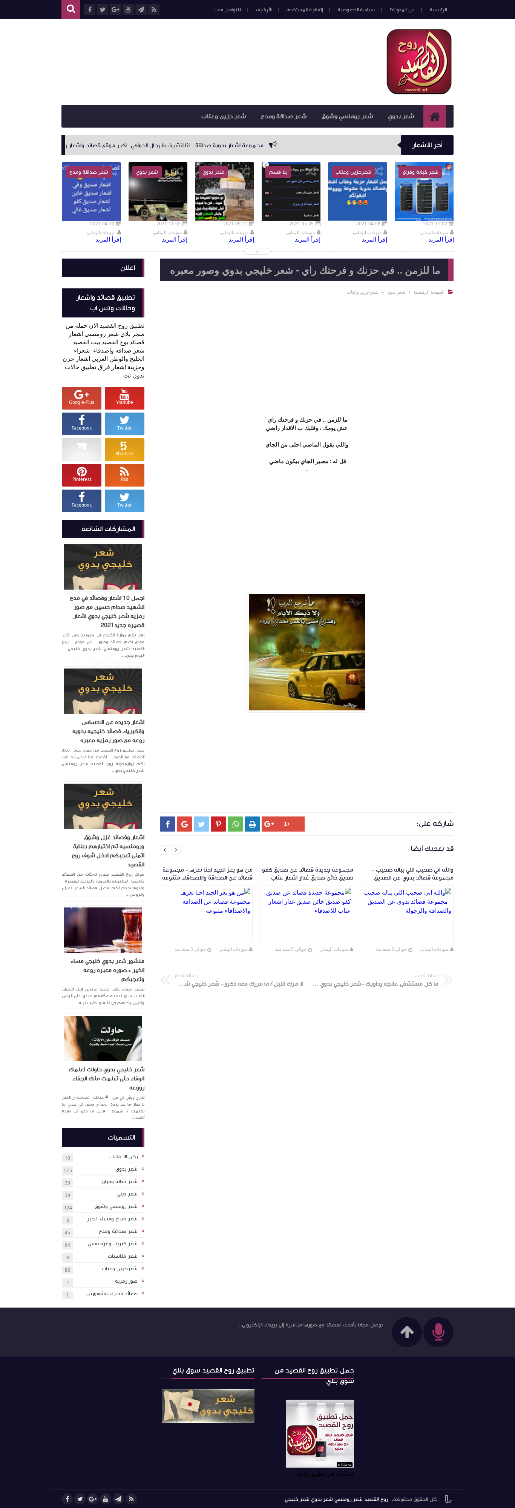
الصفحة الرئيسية (429, 292)
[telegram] (118, 1499)
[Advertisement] (198, 61)
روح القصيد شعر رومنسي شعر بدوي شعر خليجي (336, 1499)
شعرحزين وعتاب (120, 1268)
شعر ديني (127, 1194)
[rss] (131, 1499)
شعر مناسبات (123, 1256)
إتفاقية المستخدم (305, 9)
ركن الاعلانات (123, 1156)
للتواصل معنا (228, 9)
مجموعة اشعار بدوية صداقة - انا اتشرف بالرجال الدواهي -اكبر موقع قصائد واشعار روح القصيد (212, 145)
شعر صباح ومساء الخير (112, 1219)
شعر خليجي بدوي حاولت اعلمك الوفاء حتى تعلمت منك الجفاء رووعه (106, 1078)
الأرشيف (263, 9)
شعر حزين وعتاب (223, 116)
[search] (70, 9)
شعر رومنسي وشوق (347, 116)
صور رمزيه (126, 1281)
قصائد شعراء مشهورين (112, 1293)
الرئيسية (438, 9)
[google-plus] (92, 1499)
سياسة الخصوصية (356, 9)
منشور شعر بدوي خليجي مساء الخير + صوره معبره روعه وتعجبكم (107, 970)
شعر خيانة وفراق (119, 1181)
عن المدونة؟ (402, 9)
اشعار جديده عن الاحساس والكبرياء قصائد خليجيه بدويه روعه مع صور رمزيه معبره (108, 731)
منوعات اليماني (434, 949)
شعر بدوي (401, 116)
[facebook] (67, 1499)
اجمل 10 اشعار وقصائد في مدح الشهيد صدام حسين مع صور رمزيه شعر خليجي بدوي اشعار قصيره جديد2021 (107, 611)
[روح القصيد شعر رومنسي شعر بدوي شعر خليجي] (420, 93)
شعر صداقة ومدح (284, 116)
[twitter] (80, 1499)
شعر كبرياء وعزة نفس (113, 1244)
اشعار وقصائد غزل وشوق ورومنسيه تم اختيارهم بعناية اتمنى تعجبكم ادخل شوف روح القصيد (108, 851)
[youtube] (105, 1499)
